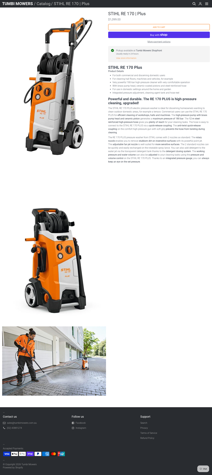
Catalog (43, 3)
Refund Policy (147, 438)
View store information (126, 58)
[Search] (194, 4)
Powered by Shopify (13, 467)
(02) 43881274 (14, 428)
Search (143, 423)
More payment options (159, 41)
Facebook (81, 423)
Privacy (144, 428)
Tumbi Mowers (29, 464)
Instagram (81, 428)
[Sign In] (200, 4)
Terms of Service (148, 433)
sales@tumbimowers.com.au (22, 423)
